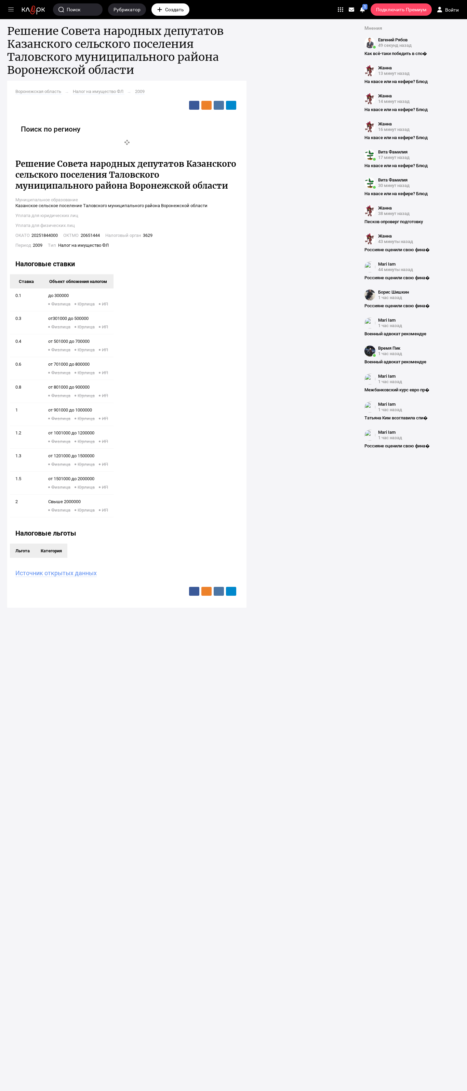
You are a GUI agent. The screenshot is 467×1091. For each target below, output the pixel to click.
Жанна (385, 67)
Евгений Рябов (393, 39)
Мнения (373, 28)
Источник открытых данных (56, 573)
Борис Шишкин (393, 292)
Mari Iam (387, 264)
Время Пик (389, 348)
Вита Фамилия (393, 151)
